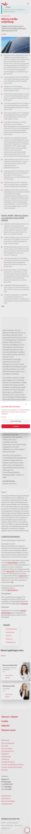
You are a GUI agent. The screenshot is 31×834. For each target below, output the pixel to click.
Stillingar (3, 417)
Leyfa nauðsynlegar (15, 421)
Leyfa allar (16, 426)
